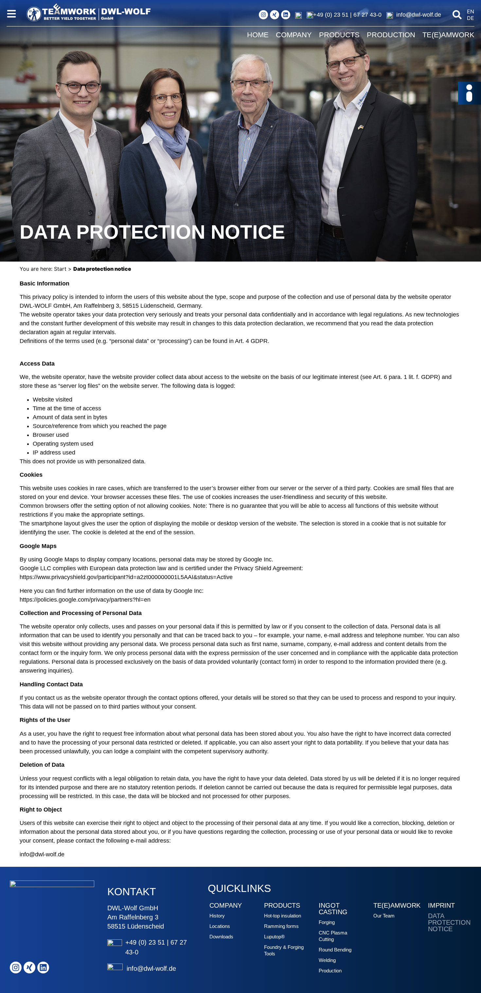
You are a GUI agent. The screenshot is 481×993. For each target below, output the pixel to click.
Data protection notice (449, 922)
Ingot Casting (333, 909)
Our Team (384, 915)
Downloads (221, 936)
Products (339, 35)
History (217, 915)
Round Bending (335, 949)
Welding (327, 960)
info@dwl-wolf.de (418, 14)
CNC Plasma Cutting (333, 936)
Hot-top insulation (282, 915)
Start (60, 268)
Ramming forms (281, 926)
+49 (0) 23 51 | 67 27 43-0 (347, 14)
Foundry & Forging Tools (284, 950)
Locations (219, 926)
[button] (457, 14)
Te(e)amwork (448, 35)
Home (258, 35)
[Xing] (274, 14)
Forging (327, 922)
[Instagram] (263, 14)
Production (391, 35)
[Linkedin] (285, 14)
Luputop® (274, 936)
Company (294, 35)
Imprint (441, 905)
